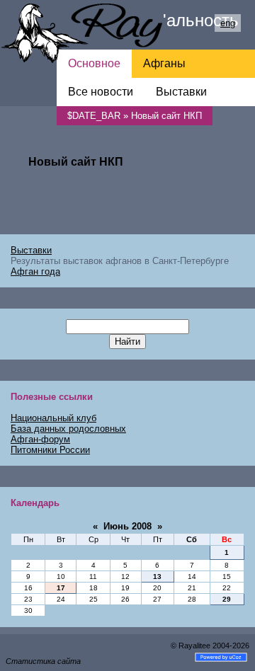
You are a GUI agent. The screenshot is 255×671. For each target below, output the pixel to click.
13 (157, 576)
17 (61, 588)
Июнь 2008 (127, 526)
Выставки (31, 250)
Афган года (35, 271)
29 (226, 599)
